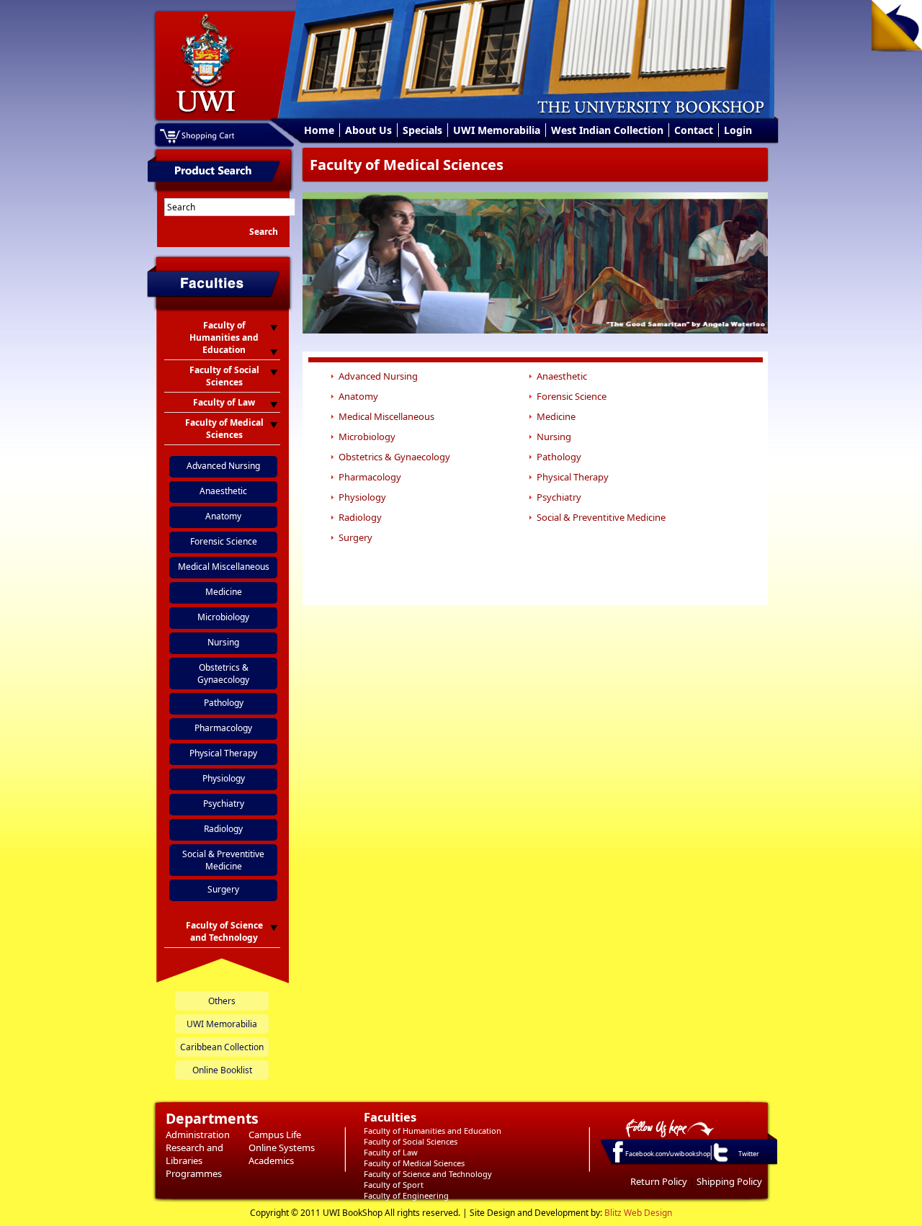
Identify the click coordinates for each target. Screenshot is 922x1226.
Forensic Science (223, 541)
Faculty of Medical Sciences (414, 1163)
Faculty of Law (391, 1152)
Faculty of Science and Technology (428, 1173)
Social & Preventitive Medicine (223, 860)
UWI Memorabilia (496, 130)
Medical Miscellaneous (223, 566)
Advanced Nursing (223, 466)
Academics (271, 1160)
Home (319, 130)
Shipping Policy (729, 1181)
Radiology (223, 829)
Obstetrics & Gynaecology (223, 673)
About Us (368, 130)
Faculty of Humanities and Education (432, 1130)
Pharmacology (223, 728)
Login (738, 130)
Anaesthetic (223, 491)
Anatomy (223, 516)
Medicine (223, 592)
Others (222, 1001)
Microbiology (223, 617)
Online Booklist (222, 1070)
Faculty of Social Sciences (410, 1141)
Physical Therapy (223, 753)
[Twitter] (720, 1161)
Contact (693, 130)
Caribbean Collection (222, 1047)
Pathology (223, 703)
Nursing (223, 642)
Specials (422, 130)
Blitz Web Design (638, 1213)
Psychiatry (223, 803)
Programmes (194, 1173)
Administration (198, 1134)
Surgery (223, 889)
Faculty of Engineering (406, 1195)
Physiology (223, 778)
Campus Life (275, 1134)
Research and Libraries (194, 1154)
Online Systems (282, 1147)
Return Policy (658, 1181)
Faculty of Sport (394, 1184)
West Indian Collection (607, 130)
